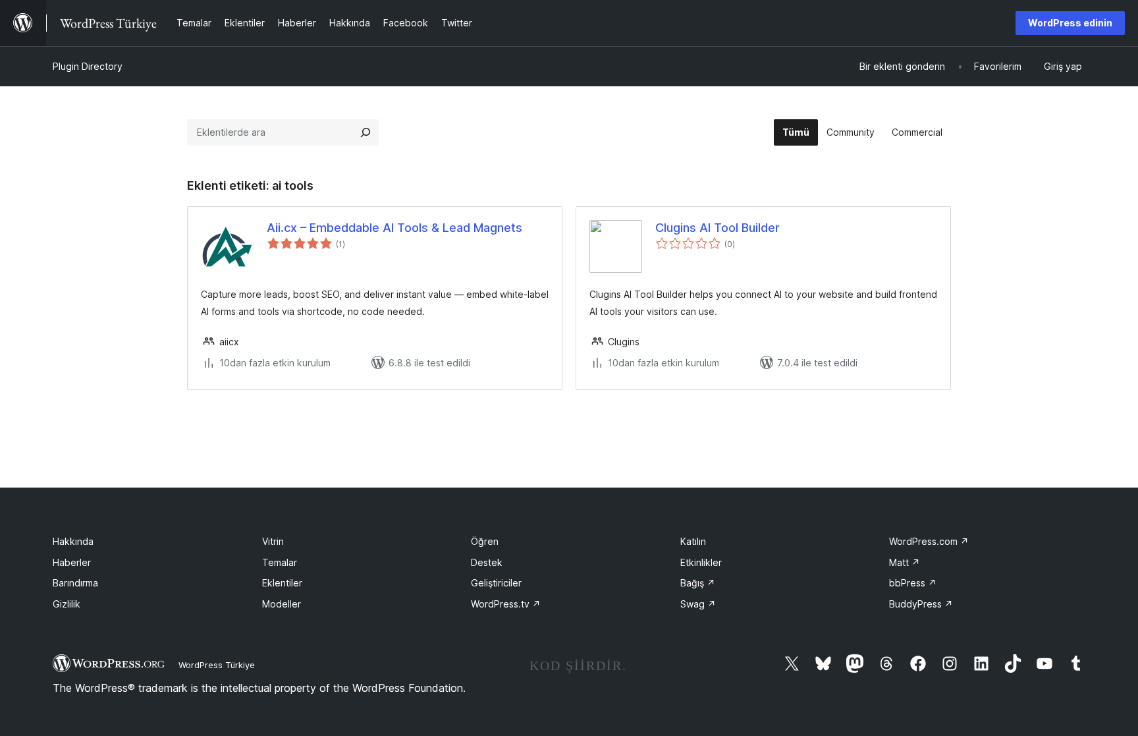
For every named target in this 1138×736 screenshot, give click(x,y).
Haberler (72, 562)
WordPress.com (929, 541)
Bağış (697, 582)
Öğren (485, 541)
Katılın (693, 541)
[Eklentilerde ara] (365, 132)
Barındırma (75, 582)
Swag (698, 603)
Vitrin (273, 541)
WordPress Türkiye (216, 665)
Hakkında (73, 541)
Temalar (279, 562)
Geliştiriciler (496, 582)
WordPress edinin (1070, 22)
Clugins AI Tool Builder (717, 228)
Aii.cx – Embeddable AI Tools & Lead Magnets (394, 228)
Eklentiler (282, 582)
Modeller (281, 603)
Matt (904, 562)
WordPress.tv (506, 603)
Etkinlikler (701, 562)
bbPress (912, 582)
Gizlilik (66, 603)
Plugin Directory (87, 66)
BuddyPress (921, 603)
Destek (486, 562)
